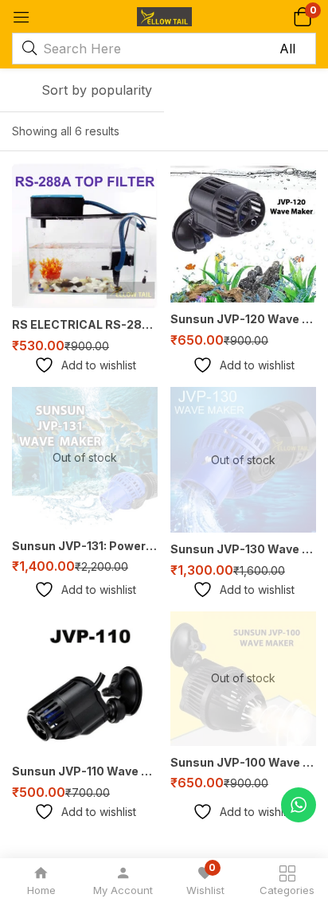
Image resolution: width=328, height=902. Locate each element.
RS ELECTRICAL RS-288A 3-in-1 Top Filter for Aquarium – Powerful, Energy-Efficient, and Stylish (85, 324)
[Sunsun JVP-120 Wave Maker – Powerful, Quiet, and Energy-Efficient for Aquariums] (243, 233)
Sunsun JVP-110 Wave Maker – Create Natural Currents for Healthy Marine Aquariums (85, 771)
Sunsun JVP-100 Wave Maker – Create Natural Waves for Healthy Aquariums (243, 762)
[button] (302, 16)
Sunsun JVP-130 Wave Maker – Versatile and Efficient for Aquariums (243, 549)
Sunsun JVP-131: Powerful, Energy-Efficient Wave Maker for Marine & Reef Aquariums (85, 546)
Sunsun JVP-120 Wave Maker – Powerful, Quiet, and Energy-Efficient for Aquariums (243, 319)
